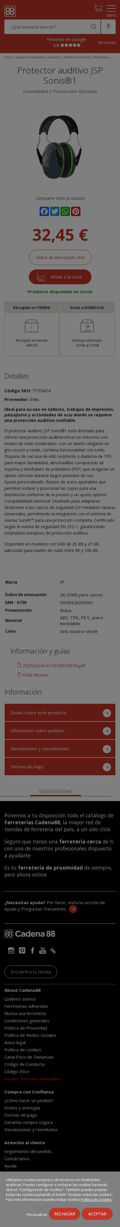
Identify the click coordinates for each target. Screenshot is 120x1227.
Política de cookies (96, 1199)
